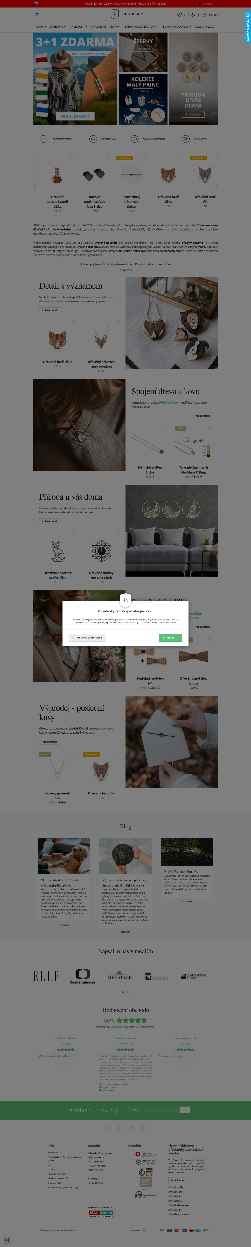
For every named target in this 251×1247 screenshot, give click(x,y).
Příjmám (168, 637)
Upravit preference (89, 637)
